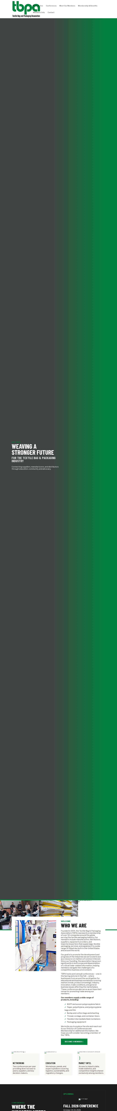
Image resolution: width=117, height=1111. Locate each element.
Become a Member (73, 1042)
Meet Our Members (67, 6)
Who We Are (38, 6)
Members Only (39, 12)
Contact (51, 12)
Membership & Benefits (87, 6)
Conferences (51, 6)
